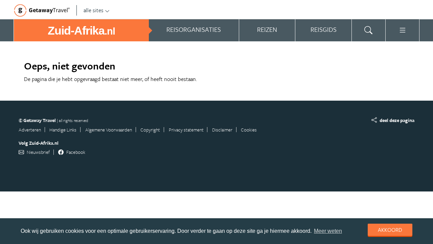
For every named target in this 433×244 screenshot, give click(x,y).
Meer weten (328, 231)
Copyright (150, 129)
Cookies (249, 129)
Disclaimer (222, 129)
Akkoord (390, 230)
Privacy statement (186, 129)
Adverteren (30, 129)
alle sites (94, 10)
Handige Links (62, 129)
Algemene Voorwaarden (108, 129)
